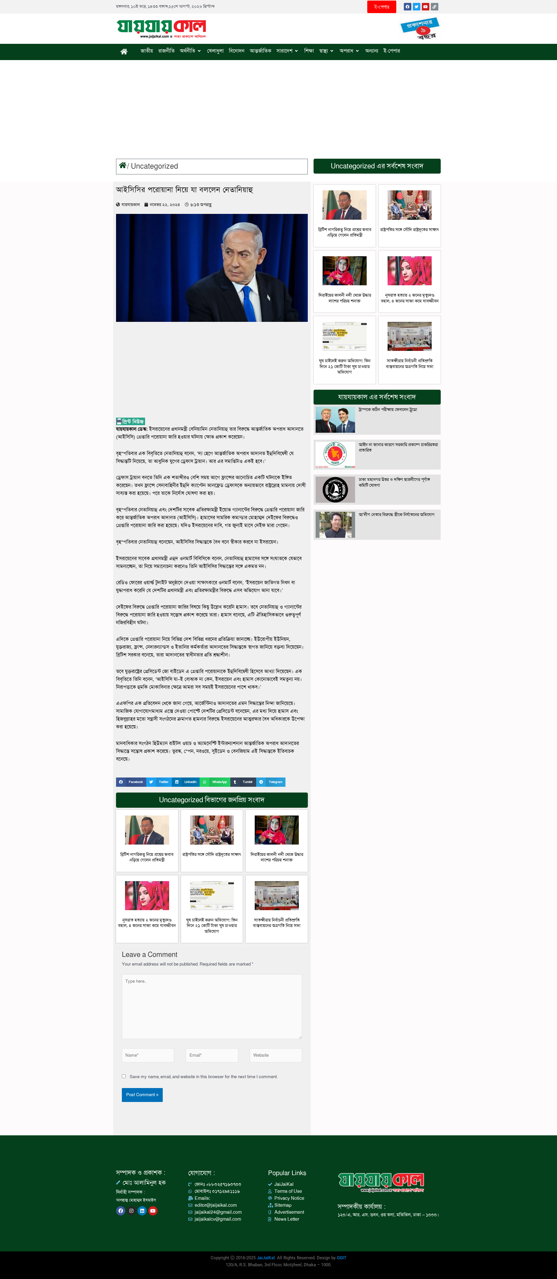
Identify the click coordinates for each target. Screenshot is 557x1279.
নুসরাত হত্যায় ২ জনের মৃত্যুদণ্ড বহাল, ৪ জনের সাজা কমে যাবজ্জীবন (147, 923)
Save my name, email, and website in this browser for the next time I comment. (204, 1077)
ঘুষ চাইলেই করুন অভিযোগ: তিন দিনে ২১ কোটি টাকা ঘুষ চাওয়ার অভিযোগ (212, 925)
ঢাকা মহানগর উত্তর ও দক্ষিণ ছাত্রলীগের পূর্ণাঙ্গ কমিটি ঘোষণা (394, 482)
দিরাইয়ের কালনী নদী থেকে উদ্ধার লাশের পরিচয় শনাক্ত (277, 857)
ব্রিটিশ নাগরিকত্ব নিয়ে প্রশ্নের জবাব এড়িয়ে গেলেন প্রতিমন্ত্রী (146, 857)
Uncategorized (154, 166)
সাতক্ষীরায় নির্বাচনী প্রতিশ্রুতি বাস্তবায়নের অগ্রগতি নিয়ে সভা (277, 923)
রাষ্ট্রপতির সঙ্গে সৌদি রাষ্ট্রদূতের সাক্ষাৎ (211, 854)
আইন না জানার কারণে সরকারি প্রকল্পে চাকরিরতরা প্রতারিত (398, 447)
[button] (131, 782)
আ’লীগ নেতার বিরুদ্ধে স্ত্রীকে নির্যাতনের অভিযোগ (397, 514)
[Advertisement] (278, 103)
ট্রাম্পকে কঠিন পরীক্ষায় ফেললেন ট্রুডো (388, 409)
